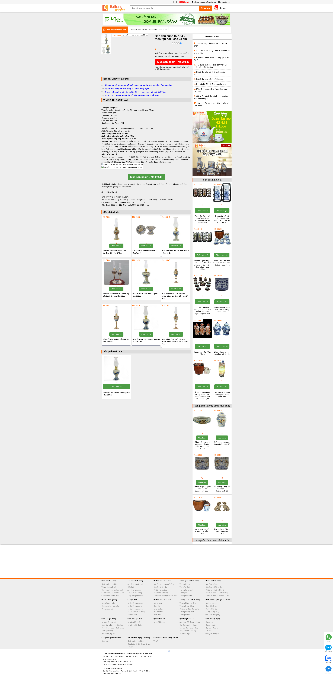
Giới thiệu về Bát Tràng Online (139, 644)
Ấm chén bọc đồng (134, 593)
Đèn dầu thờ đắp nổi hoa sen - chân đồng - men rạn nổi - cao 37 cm (175, 296)
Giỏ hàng (223, 8)
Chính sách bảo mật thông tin (112, 593)
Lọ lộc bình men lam (135, 603)
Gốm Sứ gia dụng (108, 619)
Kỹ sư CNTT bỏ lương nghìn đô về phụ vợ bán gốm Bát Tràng (132, 95)
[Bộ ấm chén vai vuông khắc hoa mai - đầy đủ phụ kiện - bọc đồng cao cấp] (202, 293)
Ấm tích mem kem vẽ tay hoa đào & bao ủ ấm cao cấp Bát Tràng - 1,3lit (202, 395)
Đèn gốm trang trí (212, 634)
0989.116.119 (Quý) (119, 205)
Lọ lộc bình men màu (135, 609)
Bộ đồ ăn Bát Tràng (213, 581)
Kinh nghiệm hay (224, 2)
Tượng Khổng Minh (187, 612)
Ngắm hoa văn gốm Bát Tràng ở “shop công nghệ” (127, 88)
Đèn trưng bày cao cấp (110, 606)
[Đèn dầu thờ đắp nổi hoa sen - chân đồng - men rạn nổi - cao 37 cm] (176, 272)
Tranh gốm (184, 593)
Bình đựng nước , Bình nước (112, 628)
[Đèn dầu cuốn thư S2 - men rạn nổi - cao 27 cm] (146, 317)
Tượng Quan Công (187, 606)
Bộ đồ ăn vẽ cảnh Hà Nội (215, 590)
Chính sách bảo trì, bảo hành (112, 590)
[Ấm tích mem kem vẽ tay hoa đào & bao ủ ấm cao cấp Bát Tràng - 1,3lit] (202, 378)
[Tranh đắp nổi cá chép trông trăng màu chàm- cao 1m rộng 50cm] (221, 202)
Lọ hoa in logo (185, 634)
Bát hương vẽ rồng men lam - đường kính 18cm (222, 309)
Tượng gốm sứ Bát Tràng (190, 600)
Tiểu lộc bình (132, 615)
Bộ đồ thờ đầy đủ (160, 587)
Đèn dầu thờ (158, 612)
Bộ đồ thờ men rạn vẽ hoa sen (165, 596)
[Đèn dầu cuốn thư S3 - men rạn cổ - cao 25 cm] (176, 229)
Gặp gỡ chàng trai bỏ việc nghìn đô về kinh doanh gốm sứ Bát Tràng (135, 92)
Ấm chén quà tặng (134, 590)
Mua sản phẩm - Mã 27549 (173, 61)
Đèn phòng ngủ (107, 609)
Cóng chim (105, 641)
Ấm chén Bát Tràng (135, 581)
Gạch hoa (209, 622)
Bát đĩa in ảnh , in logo (188, 625)
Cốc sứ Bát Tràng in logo (189, 628)
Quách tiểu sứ (159, 619)
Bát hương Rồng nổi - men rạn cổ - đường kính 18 (221, 489)
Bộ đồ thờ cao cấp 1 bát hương (209, 79)
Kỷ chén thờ (158, 609)
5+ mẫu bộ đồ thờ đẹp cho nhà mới (211, 84)
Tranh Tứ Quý (185, 587)
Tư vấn (130, 647)
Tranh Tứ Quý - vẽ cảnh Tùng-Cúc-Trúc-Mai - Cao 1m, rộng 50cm (202, 219)
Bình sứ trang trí (212, 603)
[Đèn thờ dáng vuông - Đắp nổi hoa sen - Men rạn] (116, 317)
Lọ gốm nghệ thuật (134, 625)
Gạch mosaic (211, 625)
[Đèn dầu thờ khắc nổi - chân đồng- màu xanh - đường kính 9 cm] (116, 272)
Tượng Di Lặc (185, 615)
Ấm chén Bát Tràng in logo (190, 622)
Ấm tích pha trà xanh (135, 584)
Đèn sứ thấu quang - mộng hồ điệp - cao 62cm (222, 394)
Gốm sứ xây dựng (213, 619)
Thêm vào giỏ (116, 246)
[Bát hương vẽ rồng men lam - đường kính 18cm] (221, 293)
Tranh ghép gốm (186, 596)
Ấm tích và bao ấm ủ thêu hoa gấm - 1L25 (202, 531)
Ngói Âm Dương (212, 628)
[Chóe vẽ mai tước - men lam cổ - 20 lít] (221, 337)
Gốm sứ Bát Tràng (108, 581)
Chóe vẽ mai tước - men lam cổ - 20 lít (222, 353)
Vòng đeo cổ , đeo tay (188, 631)
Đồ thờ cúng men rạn (162, 581)
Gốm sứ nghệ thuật (135, 619)
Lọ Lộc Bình (132, 600)
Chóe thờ (157, 606)
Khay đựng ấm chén (135, 596)
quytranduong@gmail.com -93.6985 (120, 664)
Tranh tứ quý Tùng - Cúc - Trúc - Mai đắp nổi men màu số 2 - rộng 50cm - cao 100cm (202, 265)
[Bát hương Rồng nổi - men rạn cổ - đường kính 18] (221, 472)
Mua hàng (202, 438)
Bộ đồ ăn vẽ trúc (212, 584)
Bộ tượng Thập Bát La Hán (190, 609)
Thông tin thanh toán (109, 587)
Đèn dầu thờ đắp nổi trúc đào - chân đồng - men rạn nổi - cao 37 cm (175, 341)
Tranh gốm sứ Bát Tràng (189, 581)
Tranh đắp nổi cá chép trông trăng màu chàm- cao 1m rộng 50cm (222, 219)
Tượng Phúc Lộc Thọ (188, 603)
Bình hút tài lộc (211, 609)
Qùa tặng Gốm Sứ (187, 619)
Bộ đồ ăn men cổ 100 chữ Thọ (217, 596)
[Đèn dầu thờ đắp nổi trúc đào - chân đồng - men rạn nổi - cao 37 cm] (176, 317)
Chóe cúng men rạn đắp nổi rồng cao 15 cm (222, 444)
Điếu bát (130, 587)
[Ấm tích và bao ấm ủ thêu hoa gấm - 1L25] (202, 515)
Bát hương (157, 603)
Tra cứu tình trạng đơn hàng (138, 638)
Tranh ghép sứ (185, 584)
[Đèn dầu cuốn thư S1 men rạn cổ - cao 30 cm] (146, 272)
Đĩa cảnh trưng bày (213, 615)
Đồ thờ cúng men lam (162, 600)
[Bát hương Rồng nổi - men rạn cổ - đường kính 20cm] (202, 472)
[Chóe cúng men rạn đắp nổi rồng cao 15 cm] (221, 428)
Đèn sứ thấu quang (109, 600)
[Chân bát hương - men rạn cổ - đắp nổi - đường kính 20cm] (202, 428)
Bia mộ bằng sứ (159, 622)
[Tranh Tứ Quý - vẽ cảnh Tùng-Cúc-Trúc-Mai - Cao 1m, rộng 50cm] (202, 202)
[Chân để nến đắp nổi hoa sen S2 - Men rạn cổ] (146, 229)
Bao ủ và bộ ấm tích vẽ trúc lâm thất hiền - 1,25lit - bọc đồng (221, 263)
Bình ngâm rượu (107, 631)
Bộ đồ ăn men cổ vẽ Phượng (217, 593)
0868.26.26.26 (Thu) (140, 205)
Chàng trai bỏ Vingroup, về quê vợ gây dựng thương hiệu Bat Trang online (138, 85)
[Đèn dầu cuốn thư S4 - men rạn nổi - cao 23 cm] (130, 35)
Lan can (209, 631)
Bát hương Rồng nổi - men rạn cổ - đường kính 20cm (202, 489)
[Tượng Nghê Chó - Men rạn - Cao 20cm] (221, 515)
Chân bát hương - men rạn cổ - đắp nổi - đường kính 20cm (202, 445)
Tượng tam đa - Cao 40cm (202, 353)
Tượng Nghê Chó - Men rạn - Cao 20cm (222, 531)
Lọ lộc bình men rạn (134, 606)
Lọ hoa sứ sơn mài (108, 622)
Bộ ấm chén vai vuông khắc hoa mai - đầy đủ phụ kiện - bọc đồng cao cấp (202, 310)
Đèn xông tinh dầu (108, 603)
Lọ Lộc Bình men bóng (136, 612)
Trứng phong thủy (212, 612)
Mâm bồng (157, 615)
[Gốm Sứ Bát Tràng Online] (115, 8)
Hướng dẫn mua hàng (109, 584)
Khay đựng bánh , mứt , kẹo (112, 625)
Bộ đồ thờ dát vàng (160, 593)
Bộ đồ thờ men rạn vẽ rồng (163, 584)
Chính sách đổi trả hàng (110, 596)
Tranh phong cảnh (186, 590)
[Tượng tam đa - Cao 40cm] (202, 337)
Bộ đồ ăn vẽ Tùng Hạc (214, 587)
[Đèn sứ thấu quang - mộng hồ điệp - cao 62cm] (221, 378)
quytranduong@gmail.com (206, 2)
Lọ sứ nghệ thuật (133, 622)
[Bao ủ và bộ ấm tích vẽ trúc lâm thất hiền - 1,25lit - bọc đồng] (221, 246)
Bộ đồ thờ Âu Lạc (160, 590)
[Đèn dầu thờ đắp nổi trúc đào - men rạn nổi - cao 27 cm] (116, 229)
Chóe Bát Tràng (211, 606)
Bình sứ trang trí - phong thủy (218, 600)
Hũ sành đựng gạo (108, 634)
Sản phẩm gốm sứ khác (111, 638)
